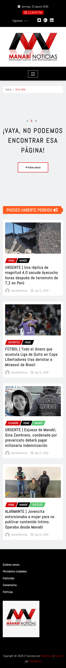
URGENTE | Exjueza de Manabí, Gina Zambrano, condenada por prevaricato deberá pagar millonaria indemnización (31, 437)
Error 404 (20, 89)
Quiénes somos (11, 565)
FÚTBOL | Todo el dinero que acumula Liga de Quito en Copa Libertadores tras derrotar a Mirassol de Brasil (31, 356)
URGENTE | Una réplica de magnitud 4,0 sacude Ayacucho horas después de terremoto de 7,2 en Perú (31, 275)
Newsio (59, 656)
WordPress (47, 656)
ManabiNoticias (19, 290)
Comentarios (10, 585)
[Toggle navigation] (33, 74)
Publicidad (8, 578)
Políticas (8, 592)
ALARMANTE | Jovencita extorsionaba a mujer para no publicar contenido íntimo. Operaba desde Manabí (29, 519)
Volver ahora (34, 167)
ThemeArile (35, 661)
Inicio (8, 89)
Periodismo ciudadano (15, 571)
